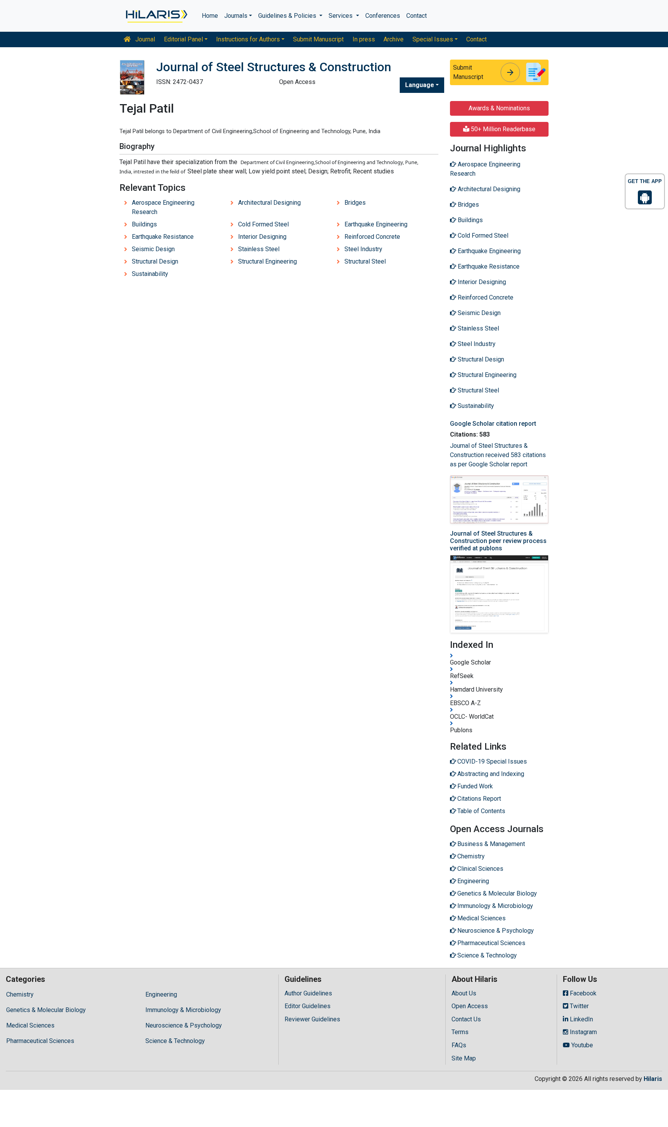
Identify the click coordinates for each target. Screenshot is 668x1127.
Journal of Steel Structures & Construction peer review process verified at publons (498, 541)
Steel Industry (363, 249)
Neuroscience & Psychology (183, 1025)
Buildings (144, 224)
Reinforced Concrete (372, 236)
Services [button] (341, 15)
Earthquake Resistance (163, 236)
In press (364, 39)
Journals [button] (235, 15)
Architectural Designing (269, 202)
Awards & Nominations (499, 108)
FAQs (459, 1045)
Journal (144, 39)
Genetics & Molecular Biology (46, 1010)
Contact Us (466, 1019)
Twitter (578, 1006)
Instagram (582, 1032)
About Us (464, 993)
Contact (416, 15)
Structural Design (155, 261)
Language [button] (419, 85)
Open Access (470, 1006)
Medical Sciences (30, 1025)
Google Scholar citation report (493, 423)
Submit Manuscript (318, 39)
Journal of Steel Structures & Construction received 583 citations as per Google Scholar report (498, 455)
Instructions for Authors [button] (248, 39)
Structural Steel (365, 261)
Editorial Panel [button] (183, 39)
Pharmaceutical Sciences (40, 1041)
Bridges (355, 202)
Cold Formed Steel (263, 224)
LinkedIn (580, 1019)
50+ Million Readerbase (502, 129)
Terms (460, 1032)
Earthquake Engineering (375, 224)
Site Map (464, 1058)
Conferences (382, 15)
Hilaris (653, 1078)
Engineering (161, 994)
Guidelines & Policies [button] (288, 15)
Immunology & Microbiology (183, 1010)
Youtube (581, 1045)
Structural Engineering (267, 261)
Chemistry (20, 994)
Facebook (582, 993)
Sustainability (150, 273)
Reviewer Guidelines (312, 1019)
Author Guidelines (308, 993)
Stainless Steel (258, 249)
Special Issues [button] (432, 39)
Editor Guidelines (308, 1006)
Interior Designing (262, 236)
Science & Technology (175, 1041)
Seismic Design (153, 249)
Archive (393, 39)
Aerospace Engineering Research (163, 207)
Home (210, 15)
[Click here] (156, 16)
